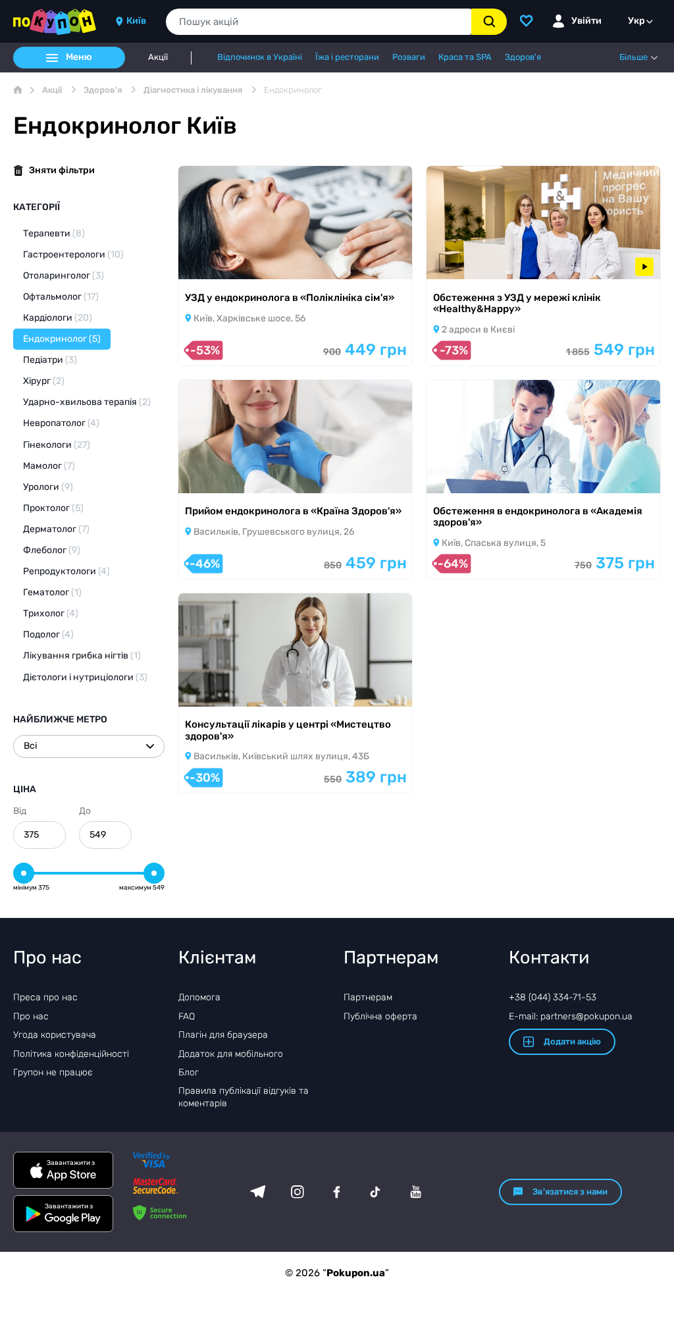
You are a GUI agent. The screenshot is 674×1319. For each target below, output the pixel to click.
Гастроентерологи (73, 254)
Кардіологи (57, 317)
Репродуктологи (66, 571)
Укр (636, 20)
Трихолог (50, 613)
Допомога (199, 997)
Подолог (48, 634)
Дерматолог (56, 529)
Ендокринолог (62, 338)
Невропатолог (61, 423)
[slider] (23, 873)
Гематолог (52, 592)
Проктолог (53, 508)
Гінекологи (56, 444)
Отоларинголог (63, 275)
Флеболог (51, 550)
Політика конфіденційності (71, 1054)
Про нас (31, 1016)
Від (19, 811)
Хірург (44, 381)
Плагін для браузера (223, 1034)
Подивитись (224, 262)
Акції (158, 57)
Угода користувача (54, 1034)
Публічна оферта (380, 1016)
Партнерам (368, 997)
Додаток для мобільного (230, 1054)
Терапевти (54, 233)
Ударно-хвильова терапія (87, 402)
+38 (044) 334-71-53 (552, 997)
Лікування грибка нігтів (82, 655)
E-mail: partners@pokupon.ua (571, 1016)
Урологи (48, 487)
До (85, 811)
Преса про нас (45, 997)
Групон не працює (53, 1072)
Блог (188, 1072)
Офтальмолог (61, 296)
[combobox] (318, 22)
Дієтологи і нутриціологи (85, 677)
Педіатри (50, 359)
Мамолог (49, 465)
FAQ (186, 1016)
